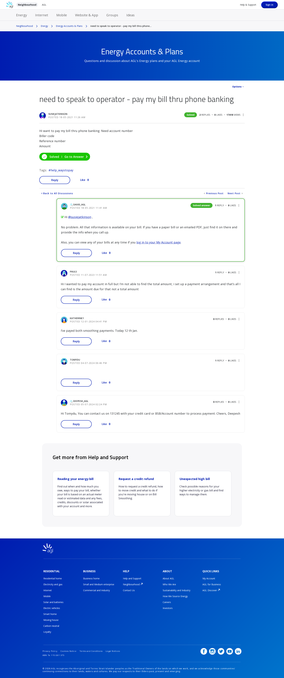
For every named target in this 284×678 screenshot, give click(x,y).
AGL (44, 4)
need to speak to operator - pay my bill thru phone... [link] (121, 26)
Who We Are (169, 584)
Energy (21, 15)
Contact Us (129, 590)
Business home (91, 578)
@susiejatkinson (79, 217)
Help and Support (132, 578)
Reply (54, 180)
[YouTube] (229, 651)
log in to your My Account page (158, 242)
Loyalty (47, 631)
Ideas (130, 15)
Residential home (52, 578)
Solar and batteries (53, 602)
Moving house (51, 620)
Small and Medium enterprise (98, 584)
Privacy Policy (50, 651)
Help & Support (248, 4)
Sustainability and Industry (176, 590)
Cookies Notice (68, 651)
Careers (167, 602)
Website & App (86, 15)
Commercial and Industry (96, 590)
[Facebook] (204, 651)
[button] (243, 114)
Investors (168, 608)
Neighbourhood (27, 4)
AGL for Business (211, 584)
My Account (208, 578)
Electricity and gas (52, 584)
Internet (41, 15)
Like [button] (82, 180)
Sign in (269, 4)
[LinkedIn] (238, 651)
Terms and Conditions (91, 651)
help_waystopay (62, 170)
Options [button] (237, 86)
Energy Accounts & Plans (69, 26)
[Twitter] (221, 651)
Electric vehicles (51, 608)
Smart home (50, 614)
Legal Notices (113, 651)
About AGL (168, 578)
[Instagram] (212, 651)
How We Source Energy (175, 596)
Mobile (61, 15)
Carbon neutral (51, 625)
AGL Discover (209, 590)
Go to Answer (74, 157)
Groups (112, 15)
